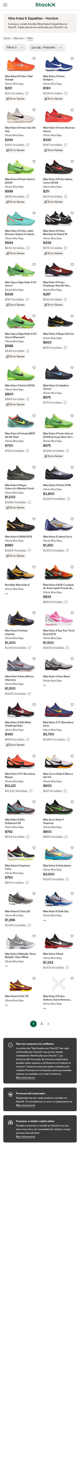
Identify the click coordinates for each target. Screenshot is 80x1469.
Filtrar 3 (13, 47)
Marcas (19, 38)
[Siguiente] (48, 1024)
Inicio (6, 38)
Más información (44, 1077)
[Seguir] (34, 59)
